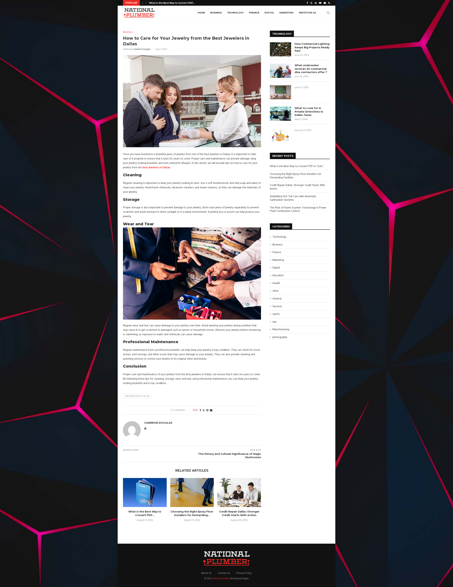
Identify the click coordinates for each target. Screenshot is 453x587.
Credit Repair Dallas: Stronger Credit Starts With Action (239, 513)
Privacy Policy (244, 572)
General (277, 298)
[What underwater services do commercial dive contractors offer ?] (280, 71)
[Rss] (329, 3)
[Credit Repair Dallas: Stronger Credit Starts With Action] (239, 492)
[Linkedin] (316, 3)
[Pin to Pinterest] (207, 410)
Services (277, 306)
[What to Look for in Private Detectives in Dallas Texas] (280, 114)
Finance (254, 12)
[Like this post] (196, 410)
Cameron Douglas (141, 49)
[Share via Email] (211, 410)
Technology (235, 12)
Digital (269, 12)
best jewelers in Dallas (137, 396)
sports (276, 313)
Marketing (286, 12)
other (276, 290)
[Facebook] (307, 3)
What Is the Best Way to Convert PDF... (172, 3)
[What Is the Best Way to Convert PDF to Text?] (145, 492)
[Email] (325, 3)
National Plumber (220, 578)
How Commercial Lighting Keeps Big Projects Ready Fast (312, 47)
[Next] (146, 3)
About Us (206, 572)
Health (276, 283)
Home (201, 12)
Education (278, 275)
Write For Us (307, 12)
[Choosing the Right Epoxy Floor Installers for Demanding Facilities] (192, 492)
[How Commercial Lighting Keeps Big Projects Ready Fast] (280, 49)
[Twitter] (311, 3)
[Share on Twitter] (203, 410)
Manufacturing (281, 329)
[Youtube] (320, 3)
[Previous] (142, 3)
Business (216, 12)
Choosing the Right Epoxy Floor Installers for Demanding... (192, 513)
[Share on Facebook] (200, 410)
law (275, 321)
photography (280, 337)
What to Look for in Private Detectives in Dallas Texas (309, 112)
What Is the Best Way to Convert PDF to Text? (296, 166)
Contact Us (224, 572)
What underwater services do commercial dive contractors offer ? (311, 69)
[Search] (328, 13)
